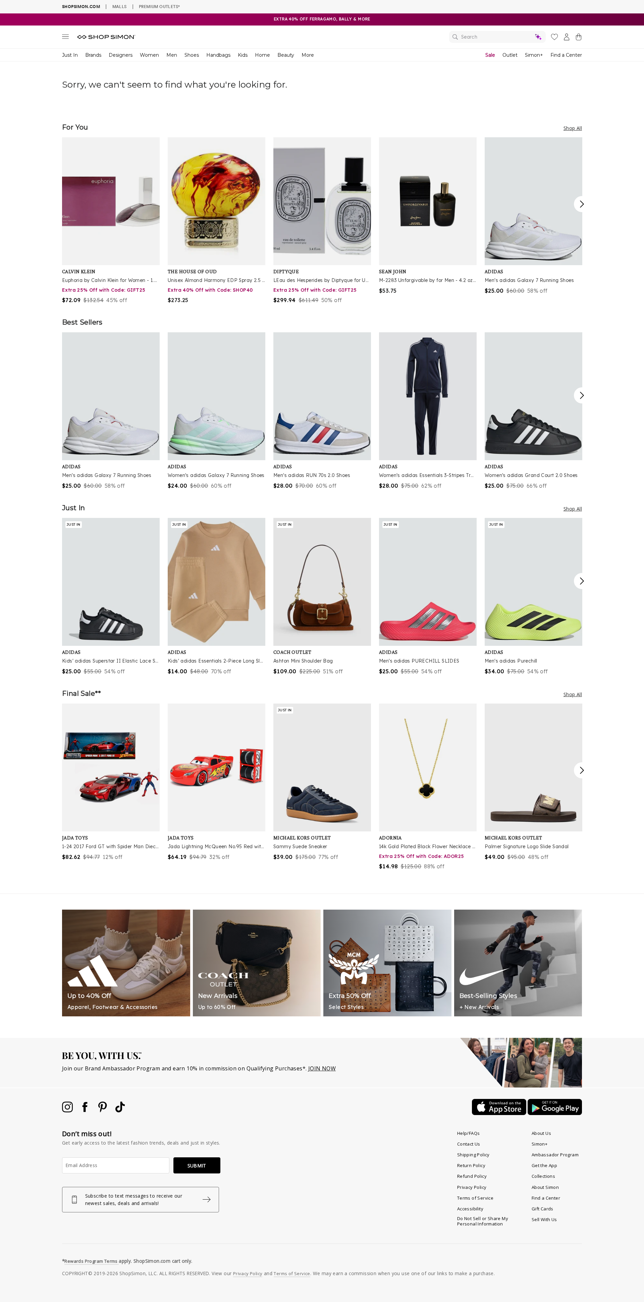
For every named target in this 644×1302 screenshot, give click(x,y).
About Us (541, 1133)
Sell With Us (544, 1219)
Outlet (510, 55)
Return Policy (471, 1165)
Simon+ (534, 55)
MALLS (119, 6)
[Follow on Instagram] (68, 1110)
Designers (120, 55)
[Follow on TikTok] (120, 1110)
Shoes (191, 55)
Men (171, 55)
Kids (243, 55)
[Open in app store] (500, 1113)
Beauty (285, 55)
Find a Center (566, 55)
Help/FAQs (468, 1133)
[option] (111, 220)
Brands (93, 55)
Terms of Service (475, 1198)
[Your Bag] (578, 38)
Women (149, 55)
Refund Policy (472, 1176)
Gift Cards (542, 1209)
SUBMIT (196, 1165)
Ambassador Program (555, 1155)
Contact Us (468, 1144)
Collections (543, 1176)
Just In (70, 55)
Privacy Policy (472, 1187)
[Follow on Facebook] (85, 1110)
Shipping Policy (473, 1155)
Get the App (544, 1165)
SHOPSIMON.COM (81, 6)
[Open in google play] (555, 1113)
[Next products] (582, 204)
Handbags (218, 55)
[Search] (497, 37)
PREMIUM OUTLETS (159, 6)
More (308, 55)
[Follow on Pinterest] (103, 1110)
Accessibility (470, 1209)
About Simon (545, 1187)
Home (262, 55)
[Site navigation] (65, 38)
